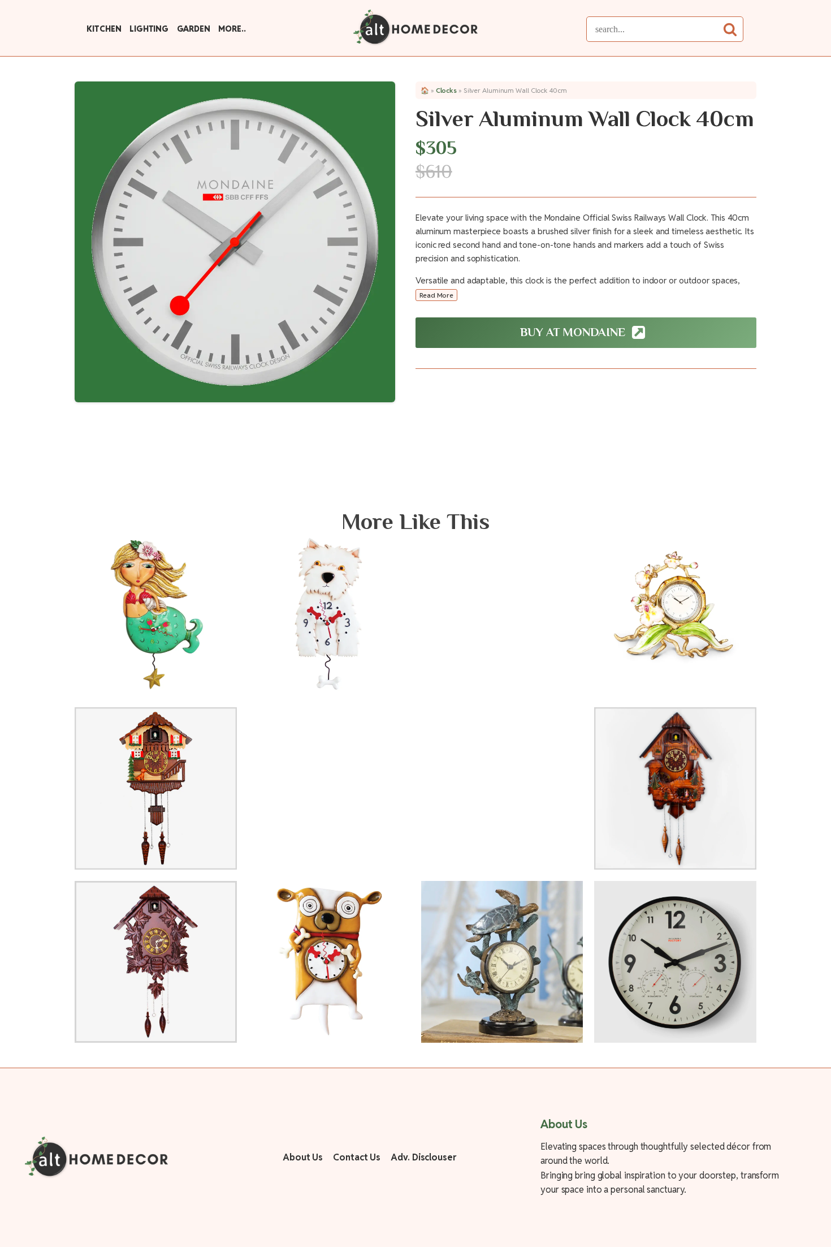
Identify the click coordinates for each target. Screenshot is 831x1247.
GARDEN (193, 29)
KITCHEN (103, 29)
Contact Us (356, 1157)
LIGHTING (148, 29)
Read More (436, 295)
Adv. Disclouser (423, 1157)
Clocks (446, 90)
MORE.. (231, 29)
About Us (303, 1157)
